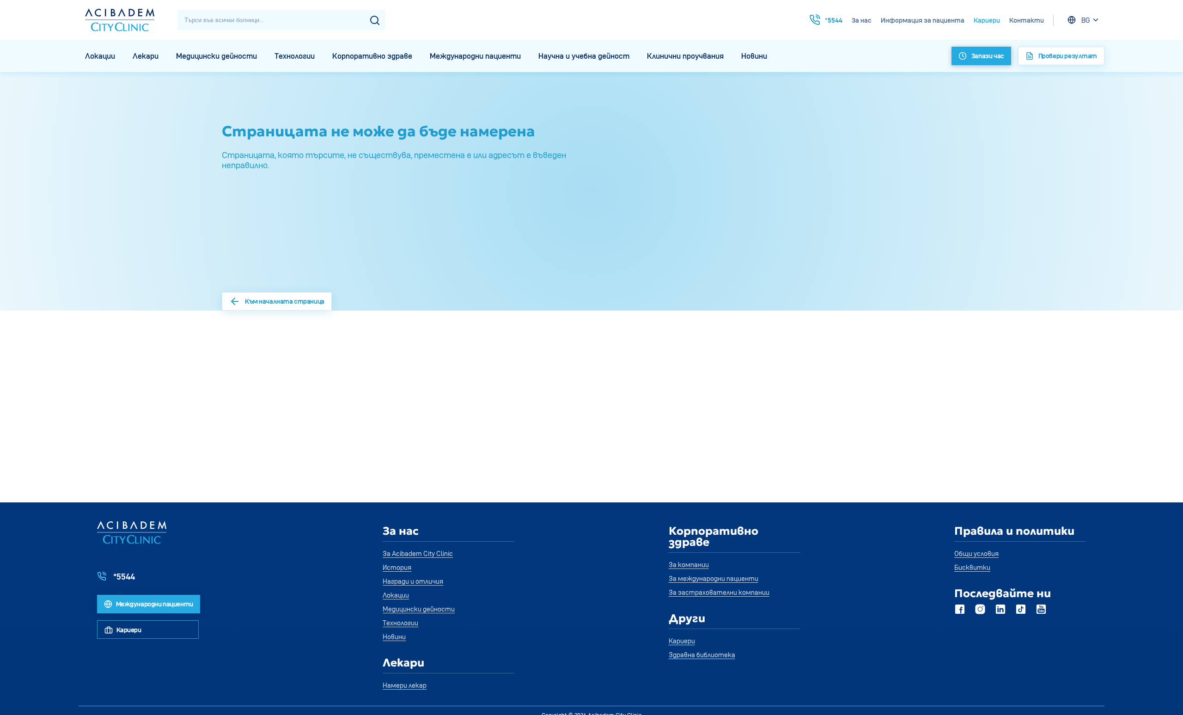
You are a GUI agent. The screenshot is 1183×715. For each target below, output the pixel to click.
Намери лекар (405, 685)
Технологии (294, 56)
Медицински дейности (216, 56)
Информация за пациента (922, 20)
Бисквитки (972, 567)
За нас (862, 20)
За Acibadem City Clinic (418, 553)
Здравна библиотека (702, 655)
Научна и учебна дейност (583, 56)
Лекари (146, 56)
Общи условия (976, 553)
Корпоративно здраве (372, 56)
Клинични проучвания (685, 56)
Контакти (1026, 20)
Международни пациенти (475, 56)
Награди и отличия (413, 581)
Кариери (987, 20)
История (397, 567)
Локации (100, 56)
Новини (754, 56)
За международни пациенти (713, 578)
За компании (689, 564)
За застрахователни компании (719, 592)
